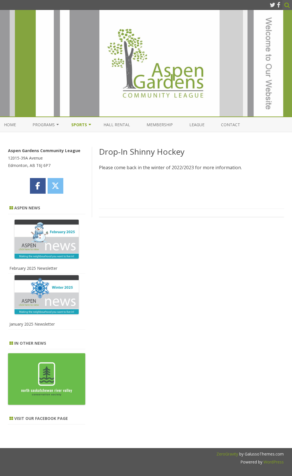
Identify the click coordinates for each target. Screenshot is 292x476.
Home (10, 124)
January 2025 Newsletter (32, 324)
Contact (230, 124)
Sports (79, 124)
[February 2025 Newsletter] (47, 240)
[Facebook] (278, 5)
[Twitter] (272, 5)
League (196, 124)
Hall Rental (117, 124)
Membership (160, 124)
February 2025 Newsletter (33, 268)
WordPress (273, 462)
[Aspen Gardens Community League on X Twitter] (55, 186)
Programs (44, 124)
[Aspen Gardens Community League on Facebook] (38, 186)
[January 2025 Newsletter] (47, 295)
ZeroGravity (227, 454)
